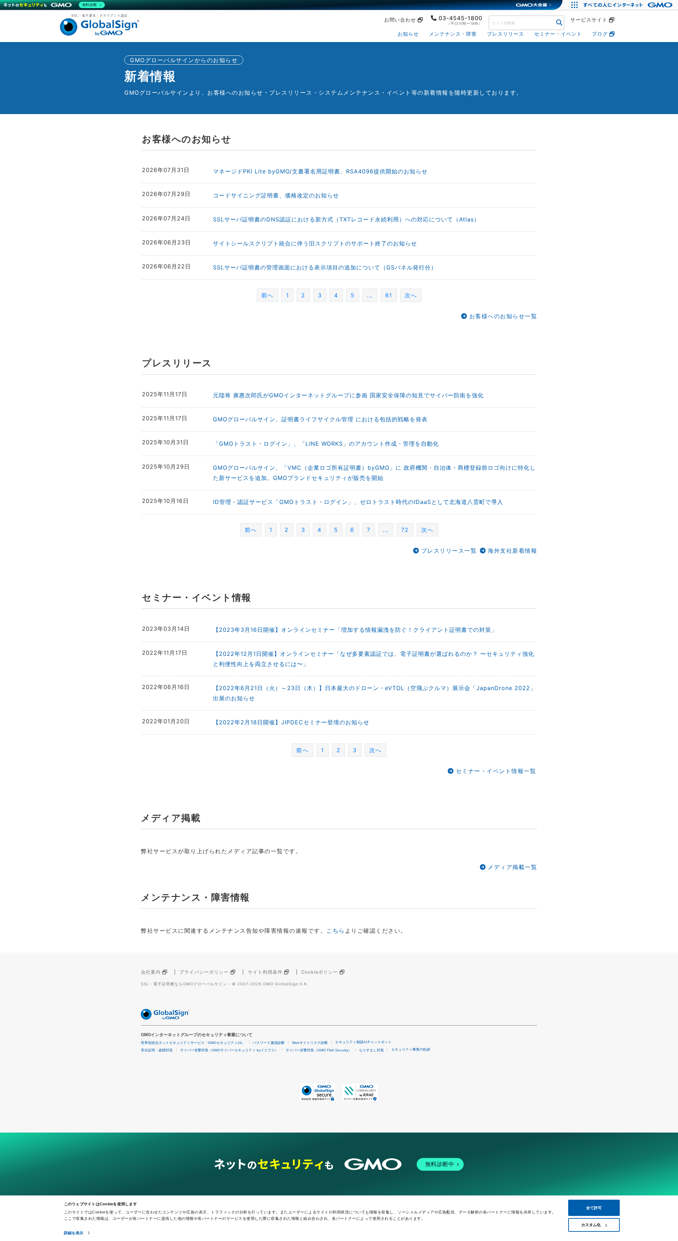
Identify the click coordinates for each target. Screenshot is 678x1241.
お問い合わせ (400, 20)
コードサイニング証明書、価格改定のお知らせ (276, 195)
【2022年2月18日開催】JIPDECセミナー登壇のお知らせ (291, 722)
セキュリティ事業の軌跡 (410, 1049)
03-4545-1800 (460, 18)
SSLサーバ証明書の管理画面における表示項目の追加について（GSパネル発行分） (325, 267)
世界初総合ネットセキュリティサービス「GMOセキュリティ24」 (193, 1043)
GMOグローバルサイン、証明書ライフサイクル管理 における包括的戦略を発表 (320, 419)
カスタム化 (591, 1225)
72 (405, 529)
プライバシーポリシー (204, 972)
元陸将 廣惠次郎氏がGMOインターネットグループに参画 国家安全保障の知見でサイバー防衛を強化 (348, 395)
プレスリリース (505, 34)
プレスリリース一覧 (449, 550)
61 (388, 295)
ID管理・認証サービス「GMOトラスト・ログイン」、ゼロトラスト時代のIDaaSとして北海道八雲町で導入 (358, 501)
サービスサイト (588, 20)
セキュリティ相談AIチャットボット (363, 1042)
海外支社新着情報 (512, 550)
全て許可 (594, 1208)
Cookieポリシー (319, 972)
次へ (411, 295)
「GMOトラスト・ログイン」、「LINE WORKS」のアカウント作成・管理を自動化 (326, 443)
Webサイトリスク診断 (310, 1043)
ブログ (600, 34)
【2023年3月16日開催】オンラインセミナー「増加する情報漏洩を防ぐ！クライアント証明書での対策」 (355, 629)
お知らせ (408, 34)
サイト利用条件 (265, 972)
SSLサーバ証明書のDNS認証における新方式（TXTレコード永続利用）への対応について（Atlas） (346, 219)
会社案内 (151, 972)
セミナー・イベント (558, 34)
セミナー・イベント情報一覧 (496, 770)
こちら (335, 930)
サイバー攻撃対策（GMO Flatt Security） (319, 1050)
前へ (251, 529)
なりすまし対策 (371, 1050)
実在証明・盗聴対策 (157, 1050)
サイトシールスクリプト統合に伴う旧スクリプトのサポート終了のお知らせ (315, 243)
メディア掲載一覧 (512, 867)
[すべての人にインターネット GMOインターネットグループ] (628, 5)
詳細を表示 (74, 1233)
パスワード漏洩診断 (269, 1043)
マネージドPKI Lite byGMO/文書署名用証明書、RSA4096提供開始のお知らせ (320, 171)
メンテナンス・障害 (453, 34)
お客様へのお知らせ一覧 (503, 316)
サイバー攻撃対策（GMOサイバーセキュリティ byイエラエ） (229, 1050)
